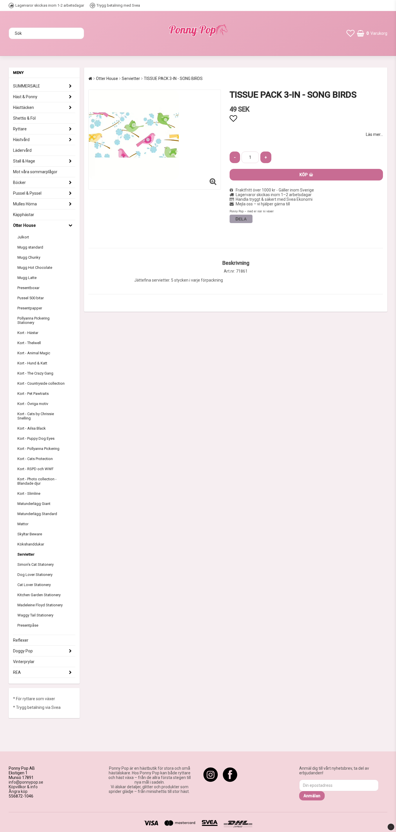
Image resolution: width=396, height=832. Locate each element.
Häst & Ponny (25, 96)
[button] (350, 33)
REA (17, 672)
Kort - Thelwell (29, 343)
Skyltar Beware (29, 534)
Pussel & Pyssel (27, 193)
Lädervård (22, 150)
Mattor (22, 524)
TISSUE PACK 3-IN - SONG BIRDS (173, 78)
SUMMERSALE (26, 86)
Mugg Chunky (28, 257)
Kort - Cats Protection (35, 459)
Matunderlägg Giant (33, 503)
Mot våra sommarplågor (35, 171)
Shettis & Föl (24, 118)
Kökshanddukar (30, 544)
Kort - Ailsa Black (31, 428)
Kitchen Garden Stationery (39, 595)
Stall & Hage (24, 161)
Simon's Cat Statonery (35, 564)
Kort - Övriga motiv (32, 404)
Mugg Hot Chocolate (34, 267)
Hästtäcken (23, 107)
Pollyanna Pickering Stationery (33, 320)
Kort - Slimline (28, 493)
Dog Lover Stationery (34, 574)
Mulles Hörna (25, 204)
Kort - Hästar (27, 333)
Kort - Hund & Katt (32, 363)
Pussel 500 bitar (30, 298)
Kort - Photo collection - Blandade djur (37, 481)
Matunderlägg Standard (37, 514)
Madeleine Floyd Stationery (40, 605)
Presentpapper (29, 308)
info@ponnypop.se (26, 782)
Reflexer (20, 640)
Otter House (24, 225)
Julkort (23, 237)
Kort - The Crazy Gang (35, 373)
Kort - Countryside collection (41, 383)
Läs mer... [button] (374, 134)
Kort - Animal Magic (33, 353)
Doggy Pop (23, 651)
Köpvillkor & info (23, 786)
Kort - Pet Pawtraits (33, 393)
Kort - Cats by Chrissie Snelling (35, 416)
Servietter (25, 554)
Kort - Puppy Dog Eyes (36, 438)
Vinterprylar (23, 661)
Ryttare (20, 129)
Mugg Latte (27, 277)
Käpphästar (23, 214)
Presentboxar (28, 288)
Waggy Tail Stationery (35, 615)
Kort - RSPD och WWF (35, 469)
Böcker (19, 182)
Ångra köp (18, 791)
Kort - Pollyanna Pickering (38, 448)
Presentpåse (27, 625)
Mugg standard (30, 247)
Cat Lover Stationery (34, 585)
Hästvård (21, 139)
